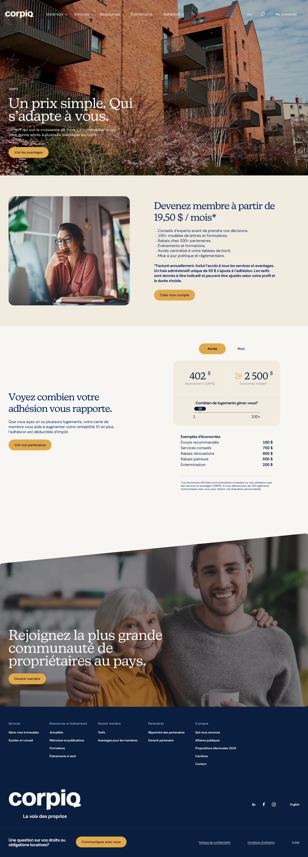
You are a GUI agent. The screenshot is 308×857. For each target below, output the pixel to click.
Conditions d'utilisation (261, 842)
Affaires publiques (207, 740)
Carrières (201, 756)
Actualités (56, 732)
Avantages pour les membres (118, 740)
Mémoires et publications (67, 740)
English (294, 804)
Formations (57, 748)
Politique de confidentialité (214, 842)
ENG (249, 14)
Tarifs (101, 732)
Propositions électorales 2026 (215, 748)
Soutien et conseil (21, 740)
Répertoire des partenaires (166, 732)
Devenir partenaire (161, 740)
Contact (200, 764)
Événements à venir (63, 756)
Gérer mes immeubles (24, 732)
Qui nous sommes (207, 732)
